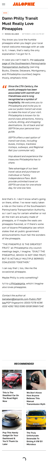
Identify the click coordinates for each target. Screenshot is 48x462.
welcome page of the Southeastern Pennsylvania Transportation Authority (24, 63)
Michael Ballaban (12, 34)
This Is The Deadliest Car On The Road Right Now (11, 396)
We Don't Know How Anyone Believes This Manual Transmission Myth (36, 398)
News (5, 13)
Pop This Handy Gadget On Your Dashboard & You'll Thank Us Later (10, 438)
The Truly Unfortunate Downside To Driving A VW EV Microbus (35, 439)
